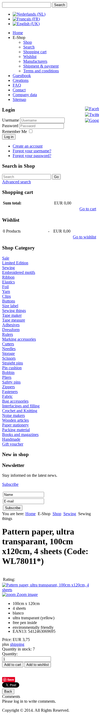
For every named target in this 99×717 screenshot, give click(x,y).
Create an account (28, 146)
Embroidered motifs (18, 272)
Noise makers (13, 415)
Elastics (8, 282)
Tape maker (12, 315)
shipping (17, 644)
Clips (6, 296)
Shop (27, 42)
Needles (9, 348)
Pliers (6, 377)
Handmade (11, 439)
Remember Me (14, 131)
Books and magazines (20, 434)
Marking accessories (19, 339)
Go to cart (87, 209)
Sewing (8, 267)
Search (29, 47)
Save (10, 680)
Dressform (11, 329)
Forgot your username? (32, 151)
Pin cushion (12, 368)
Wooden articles (15, 420)
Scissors (9, 358)
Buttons (8, 301)
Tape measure (13, 320)
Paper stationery (15, 425)
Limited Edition (15, 263)
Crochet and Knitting (19, 410)
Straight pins (12, 363)
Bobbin (8, 372)
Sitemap (19, 99)
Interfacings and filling (21, 406)
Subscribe (10, 484)
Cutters (8, 344)
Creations (21, 80)
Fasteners (10, 391)
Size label (10, 306)
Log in (8, 137)
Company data (25, 94)
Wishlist (29, 56)
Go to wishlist (84, 237)
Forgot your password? (32, 155)
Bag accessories (15, 401)
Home (18, 32)
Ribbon (8, 277)
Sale (5, 258)
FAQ (17, 85)
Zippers (8, 387)
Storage (8, 353)
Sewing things (14, 310)
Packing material (16, 429)
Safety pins (11, 382)
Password (10, 125)
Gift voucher (12, 444)
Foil (5, 286)
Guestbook (22, 75)
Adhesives (11, 325)
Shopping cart (34, 52)
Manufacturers (35, 61)
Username (10, 120)
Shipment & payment (41, 66)
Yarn (6, 291)
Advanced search (16, 182)
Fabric (7, 396)
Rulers (7, 334)
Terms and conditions (41, 71)
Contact (19, 90)
